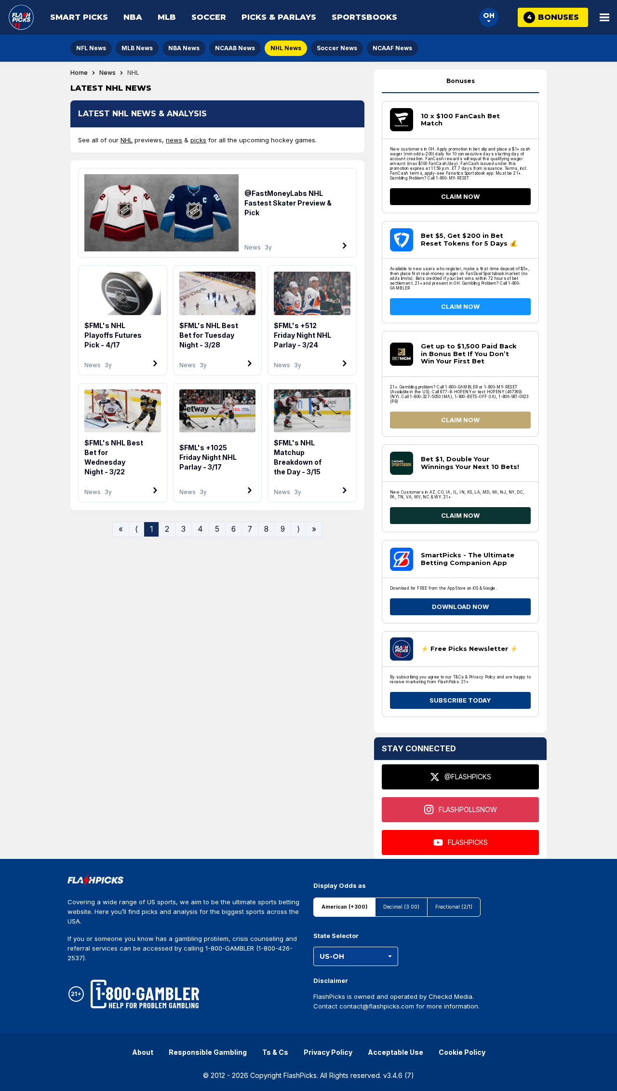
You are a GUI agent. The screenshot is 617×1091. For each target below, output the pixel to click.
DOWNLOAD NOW (460, 606)
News (107, 72)
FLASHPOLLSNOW (468, 809)
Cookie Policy (462, 1052)
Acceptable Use (395, 1052)
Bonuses (460, 80)
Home (79, 72)
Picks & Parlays (278, 17)
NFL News (91, 48)
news (174, 140)
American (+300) (344, 907)
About (142, 1052)
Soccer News (337, 48)
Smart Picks (79, 17)
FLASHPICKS (468, 842)
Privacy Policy (328, 1052)
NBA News (184, 48)
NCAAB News (235, 48)
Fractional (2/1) (453, 907)
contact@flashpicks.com (376, 1006)
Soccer (208, 17)
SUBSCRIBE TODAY (460, 700)
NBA (132, 17)
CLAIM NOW (460, 196)
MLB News (137, 48)
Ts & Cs (275, 1052)
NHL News (285, 48)
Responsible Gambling (208, 1052)
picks (198, 140)
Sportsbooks (364, 17)
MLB (167, 17)
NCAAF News (392, 48)
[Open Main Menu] (604, 17)
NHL (127, 140)
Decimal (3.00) (401, 907)
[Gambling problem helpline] (145, 994)
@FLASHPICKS (467, 777)
